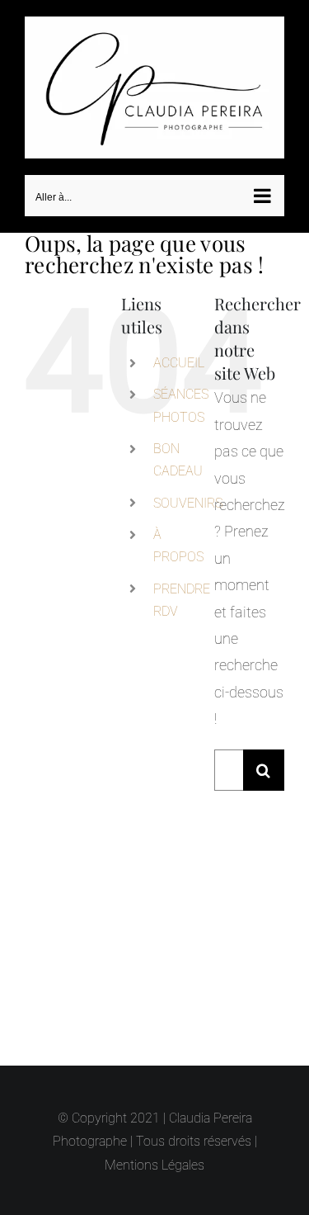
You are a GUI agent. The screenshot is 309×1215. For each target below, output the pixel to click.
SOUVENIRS (187, 497)
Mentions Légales (154, 1165)
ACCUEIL (178, 357)
